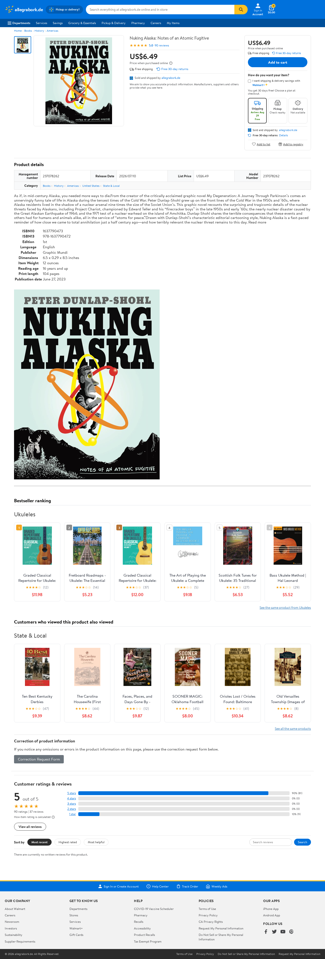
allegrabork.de (171, 78)
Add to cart (277, 62)
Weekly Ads (219, 886)
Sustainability (13, 935)
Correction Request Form (39, 759)
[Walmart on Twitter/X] (274, 932)
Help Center (160, 886)
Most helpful (96, 842)
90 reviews (162, 45)
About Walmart (15, 909)
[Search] (241, 9)
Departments (21, 23)
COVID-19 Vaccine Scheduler (154, 909)
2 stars (71, 809)
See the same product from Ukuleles (285, 607)
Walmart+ (76, 928)
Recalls (138, 921)
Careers (156, 23)
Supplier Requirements (20, 941)
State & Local (111, 186)
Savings (58, 23)
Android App (271, 915)
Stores (73, 915)
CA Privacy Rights (211, 921)
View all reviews (30, 826)
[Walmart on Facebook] (265, 932)
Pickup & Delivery (114, 23)
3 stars (71, 803)
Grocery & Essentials (82, 23)
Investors (11, 928)
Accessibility (142, 928)
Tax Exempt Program (148, 941)
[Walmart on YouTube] (283, 932)
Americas (52, 31)
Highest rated (68, 842)
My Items (173, 23)
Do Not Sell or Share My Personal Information (246, 954)
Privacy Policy (208, 915)
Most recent (39, 842)
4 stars (71, 798)
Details (283, 135)
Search (302, 842)
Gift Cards (76, 935)
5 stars (71, 793)
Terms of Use (207, 909)
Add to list (263, 144)
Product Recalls (144, 935)
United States (90, 186)
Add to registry (293, 144)
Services (41, 23)
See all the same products (293, 728)
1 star (72, 814)
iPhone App (271, 909)
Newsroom (12, 921)
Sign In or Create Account (121, 886)
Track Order (190, 886)
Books (28, 31)
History (39, 31)
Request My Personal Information (221, 928)
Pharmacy (138, 23)
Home (18, 31)
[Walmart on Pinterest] (291, 932)
